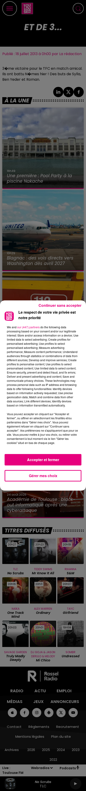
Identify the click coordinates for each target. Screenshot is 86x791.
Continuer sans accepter (60, 305)
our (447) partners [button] (28, 327)
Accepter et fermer (43, 459)
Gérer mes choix (43, 475)
